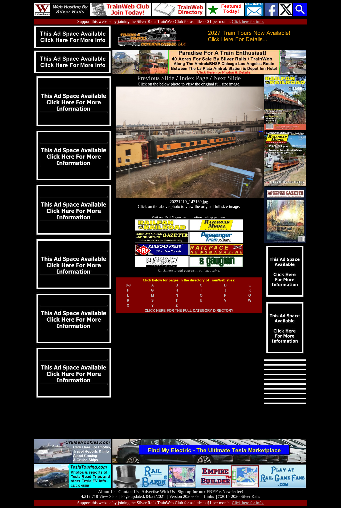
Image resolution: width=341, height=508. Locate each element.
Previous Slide (155, 78)
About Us (107, 491)
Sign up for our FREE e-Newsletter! (210, 491)
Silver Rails (250, 496)
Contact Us (129, 491)
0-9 (128, 285)
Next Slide (227, 78)
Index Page (194, 78)
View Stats (108, 496)
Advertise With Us (158, 491)
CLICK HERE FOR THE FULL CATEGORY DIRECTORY (189, 311)
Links (209, 496)
